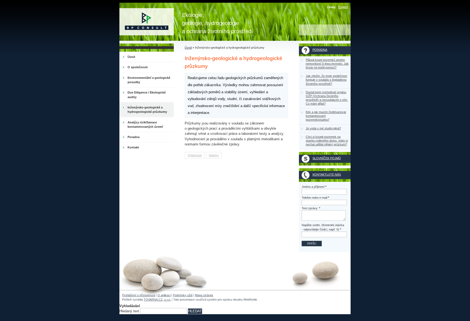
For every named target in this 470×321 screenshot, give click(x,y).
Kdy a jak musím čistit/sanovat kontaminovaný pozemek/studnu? (326, 115)
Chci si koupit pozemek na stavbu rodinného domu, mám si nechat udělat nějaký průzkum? (327, 140)
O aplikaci (164, 295)
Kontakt (133, 147)
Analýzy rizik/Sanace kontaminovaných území (145, 124)
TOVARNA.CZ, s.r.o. (157, 299)
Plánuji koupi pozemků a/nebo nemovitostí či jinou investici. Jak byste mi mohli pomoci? (327, 63)
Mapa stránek (204, 295)
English (343, 7)
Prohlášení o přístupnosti (138, 295)
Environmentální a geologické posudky (149, 80)
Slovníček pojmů (327, 158)
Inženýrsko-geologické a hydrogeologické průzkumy (147, 109)
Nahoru (214, 155)
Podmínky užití (183, 295)
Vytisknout (195, 155)
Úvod (188, 47)
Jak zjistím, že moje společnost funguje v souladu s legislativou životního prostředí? (326, 79)
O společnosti (138, 67)
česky (331, 7)
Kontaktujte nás (327, 174)
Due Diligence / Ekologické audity (147, 94)
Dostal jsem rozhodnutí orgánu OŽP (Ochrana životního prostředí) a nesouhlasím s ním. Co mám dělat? (327, 98)
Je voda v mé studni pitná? (323, 128)
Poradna (134, 137)
